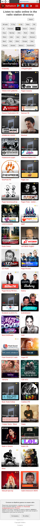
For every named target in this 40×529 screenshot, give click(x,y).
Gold (22, 335)
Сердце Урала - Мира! (9, 424)
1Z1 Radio (5, 268)
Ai (3, 28)
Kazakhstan (30, 45)
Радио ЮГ (24, 357)
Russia (5, 45)
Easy (4, 33)
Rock (25, 33)
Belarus (21, 45)
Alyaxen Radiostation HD (10, 113)
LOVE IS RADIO (7, 224)
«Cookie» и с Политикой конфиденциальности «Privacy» (16, 507)
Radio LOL (24, 446)
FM (34, 24)
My (21, 24)
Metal (32, 33)
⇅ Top (13, 24)
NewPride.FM (6, 180)
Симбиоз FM (25, 402)
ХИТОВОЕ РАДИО (27, 246)
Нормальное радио (8, 157)
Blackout (24, 135)
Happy (23, 424)
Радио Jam (25, 180)
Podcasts (10, 28)
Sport (24, 37)
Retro (4, 37)
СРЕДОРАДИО (26, 68)
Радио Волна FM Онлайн (10, 291)
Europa (25, 41)
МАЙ (23, 224)
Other (17, 41)
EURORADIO (25, 313)
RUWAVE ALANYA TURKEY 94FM (13, 313)
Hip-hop (11, 33)
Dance (25, 28)
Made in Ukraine (7, 446)
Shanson (32, 37)
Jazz (17, 37)
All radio (5, 24)
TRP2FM (5, 379)
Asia (32, 41)
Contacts (20, 525)
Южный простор (7, 491)
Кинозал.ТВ (25, 113)
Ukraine (13, 45)
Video (27, 24)
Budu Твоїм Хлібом (8, 402)
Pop (18, 28)
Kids (10, 41)
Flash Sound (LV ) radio (9, 357)
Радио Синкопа (26, 91)
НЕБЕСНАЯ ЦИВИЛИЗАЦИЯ (12, 91)
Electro (32, 28)
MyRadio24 (11, 6)
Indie (11, 37)
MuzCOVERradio (7, 335)
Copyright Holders (20, 522)
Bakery (23, 291)
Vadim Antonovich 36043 (29, 491)
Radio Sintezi (6, 246)
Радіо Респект (26, 268)
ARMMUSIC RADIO (8, 135)
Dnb (19, 33)
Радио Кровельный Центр (11, 202)
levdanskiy (5, 68)
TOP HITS (24, 379)
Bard (4, 41)
